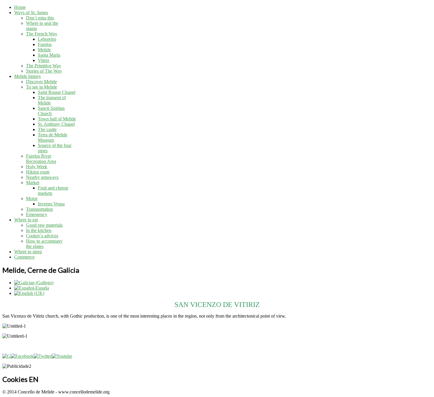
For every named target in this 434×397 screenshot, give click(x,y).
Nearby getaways (42, 177)
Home (20, 7)
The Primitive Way (43, 65)
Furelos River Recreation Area (41, 158)
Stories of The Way (44, 70)
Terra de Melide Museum (52, 137)
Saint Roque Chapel (56, 92)
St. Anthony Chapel (56, 124)
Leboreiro (47, 39)
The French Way (41, 33)
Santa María (49, 55)
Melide (44, 49)
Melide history (27, 76)
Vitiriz (43, 60)
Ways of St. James (31, 12)
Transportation (39, 209)
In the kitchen (38, 230)
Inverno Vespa (51, 203)
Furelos (45, 44)
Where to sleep (28, 251)
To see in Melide (41, 86)
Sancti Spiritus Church (51, 111)
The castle (47, 129)
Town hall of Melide (57, 118)
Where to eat (26, 219)
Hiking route (38, 171)
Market (32, 182)
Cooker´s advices (42, 235)
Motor (31, 198)
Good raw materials (44, 225)
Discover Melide (41, 81)
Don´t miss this (40, 17)
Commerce (24, 256)
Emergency (36, 214)
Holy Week (36, 166)
